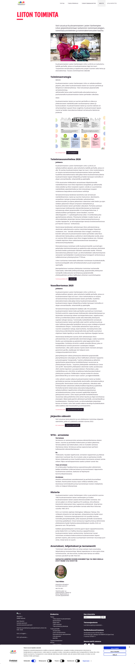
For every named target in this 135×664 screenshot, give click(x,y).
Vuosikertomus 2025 (60, 409)
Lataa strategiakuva (72, 152)
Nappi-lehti (56, 622)
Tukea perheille (73, 3)
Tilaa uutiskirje (57, 624)
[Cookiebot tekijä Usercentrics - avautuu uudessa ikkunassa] (13, 661)
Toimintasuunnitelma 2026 (62, 279)
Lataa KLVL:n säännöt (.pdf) (72, 425)
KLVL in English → (22, 633)
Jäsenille (55, 638)
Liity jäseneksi (57, 636)
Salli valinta (115, 651)
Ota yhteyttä (112, 3)
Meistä (101, 3)
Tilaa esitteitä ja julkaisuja (60, 626)
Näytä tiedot (86, 661)
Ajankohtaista (57, 620)
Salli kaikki (115, 648)
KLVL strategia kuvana (61, 152)
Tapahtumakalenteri (89, 3)
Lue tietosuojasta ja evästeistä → (93, 625)
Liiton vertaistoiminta (59, 632)
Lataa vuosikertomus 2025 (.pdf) (74, 409)
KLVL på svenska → (22, 637)
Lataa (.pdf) (72, 279)
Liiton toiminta (57, 644)
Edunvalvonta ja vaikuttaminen (62, 634)
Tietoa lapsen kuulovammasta (61, 619)
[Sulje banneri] (129, 647)
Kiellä (115, 654)
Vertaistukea (56, 630)
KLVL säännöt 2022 (60, 425)
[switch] (49, 661)
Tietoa (62, 3)
